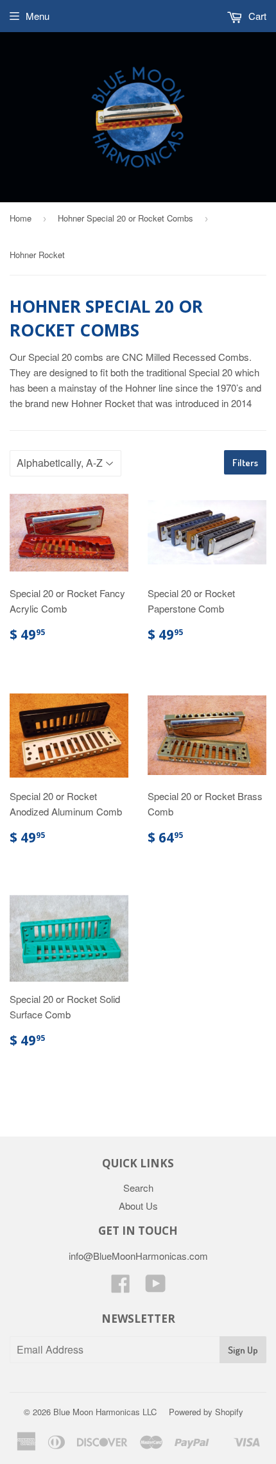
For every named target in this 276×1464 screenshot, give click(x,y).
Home (20, 218)
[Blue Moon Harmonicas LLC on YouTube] (156, 1287)
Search (138, 1187)
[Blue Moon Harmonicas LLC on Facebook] (120, 1287)
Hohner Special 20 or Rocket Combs (125, 218)
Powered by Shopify (206, 1412)
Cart (256, 15)
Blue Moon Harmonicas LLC (105, 1412)
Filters (245, 463)
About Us (138, 1205)
